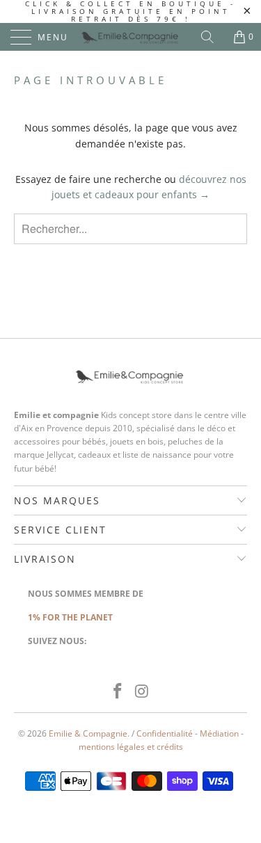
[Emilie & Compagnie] (130, 37)
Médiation (219, 733)
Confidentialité (164, 733)
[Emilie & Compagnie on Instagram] (142, 692)
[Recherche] (212, 37)
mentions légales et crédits (131, 747)
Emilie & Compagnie (88, 733)
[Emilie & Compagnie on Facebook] (117, 692)
